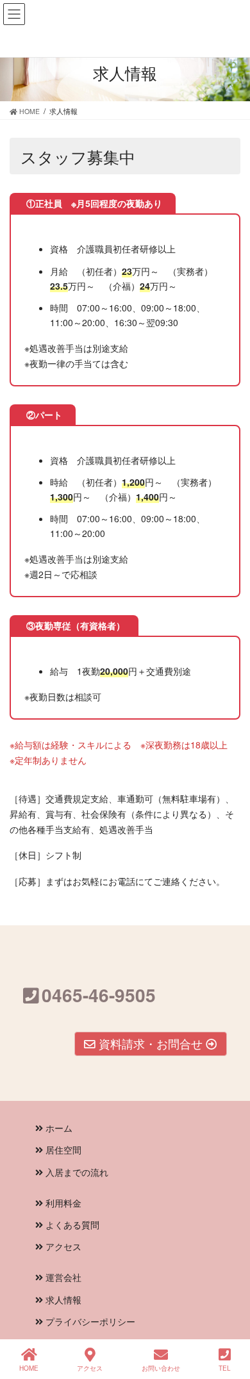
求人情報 (62, 1299)
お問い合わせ (161, 1368)
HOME (28, 1368)
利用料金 (62, 1202)
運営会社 (62, 1277)
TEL (225, 1368)
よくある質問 (71, 1224)
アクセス (62, 1246)
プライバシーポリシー (89, 1321)
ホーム (57, 1127)
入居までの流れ (75, 1172)
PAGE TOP (243, 1315)
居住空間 (62, 1149)
